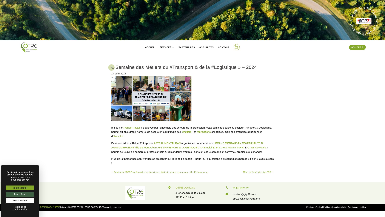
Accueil (150, 47)
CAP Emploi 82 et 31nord (212, 147)
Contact (223, 47)
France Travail (131, 127)
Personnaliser (20, 200)
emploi (118, 136)
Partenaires (187, 47)
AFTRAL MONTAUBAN (167, 143)
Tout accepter (20, 188)
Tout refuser (20, 194)
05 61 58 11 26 (241, 188)
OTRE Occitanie (256, 147)
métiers (186, 132)
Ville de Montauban (145, 147)
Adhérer (357, 47)
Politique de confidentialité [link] (20, 208)
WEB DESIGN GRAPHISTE (47, 207)
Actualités (206, 47)
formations (204, 132)
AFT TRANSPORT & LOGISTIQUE (177, 147)
